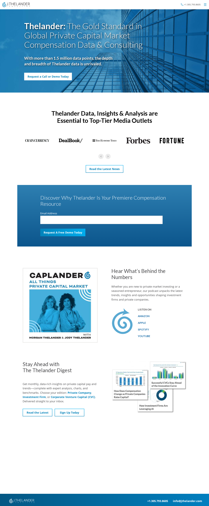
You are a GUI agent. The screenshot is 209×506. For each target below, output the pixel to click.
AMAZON (143, 316)
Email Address (48, 213)
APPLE (142, 322)
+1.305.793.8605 (192, 4)
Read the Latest (38, 412)
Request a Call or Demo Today (48, 76)
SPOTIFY (143, 329)
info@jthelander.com (187, 501)
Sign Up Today (69, 412)
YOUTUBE (144, 336)
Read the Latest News (104, 169)
